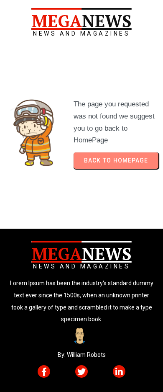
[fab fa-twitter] (81, 371)
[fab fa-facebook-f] (44, 371)
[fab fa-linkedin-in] (119, 371)
